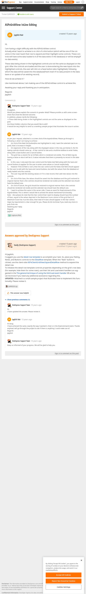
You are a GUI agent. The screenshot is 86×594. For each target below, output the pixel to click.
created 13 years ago (68, 33)
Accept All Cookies (63, 575)
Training (53, 2)
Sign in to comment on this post (67, 224)
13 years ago (36, 106)
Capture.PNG (16, 215)
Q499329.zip (12, 286)
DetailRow (39, 259)
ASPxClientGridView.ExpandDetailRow (43, 262)
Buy (20, 2)
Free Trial (69, 2)
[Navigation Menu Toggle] (3, 7)
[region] (63, 575)
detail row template (32, 257)
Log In (78, 2)
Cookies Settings (63, 587)
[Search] (82, 8)
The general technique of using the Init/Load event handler (42, 273)
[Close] (81, 560)
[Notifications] (82, 2)
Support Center (28, 2)
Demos (60, 2)
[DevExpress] (8, 2)
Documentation (39, 2)
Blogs (47, 2)
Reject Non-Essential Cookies (63, 581)
